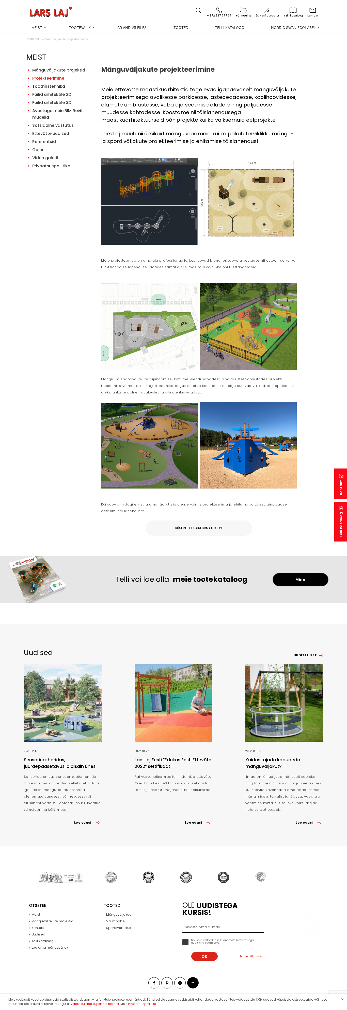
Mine (300, 579)
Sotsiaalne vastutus (53, 125)
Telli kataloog (229, 27)
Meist (36, 27)
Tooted (181, 27)
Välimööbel (115, 921)
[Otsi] (198, 10)
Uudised (38, 934)
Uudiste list (305, 655)
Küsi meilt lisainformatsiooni (199, 528)
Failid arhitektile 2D (51, 94)
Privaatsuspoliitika (51, 166)
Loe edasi (82, 822)
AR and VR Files (132, 27)
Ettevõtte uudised (50, 133)
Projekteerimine (48, 78)
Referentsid (44, 142)
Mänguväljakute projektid (58, 70)
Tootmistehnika (48, 86)
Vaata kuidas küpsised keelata (95, 1004)
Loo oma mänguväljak (49, 947)
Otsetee (37, 905)
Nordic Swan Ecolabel (293, 27)
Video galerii (45, 158)
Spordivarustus (118, 927)
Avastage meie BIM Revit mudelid (57, 114)
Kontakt (341, 487)
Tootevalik (80, 27)
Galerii (38, 150)
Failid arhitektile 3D (51, 102)
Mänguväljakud (119, 914)
